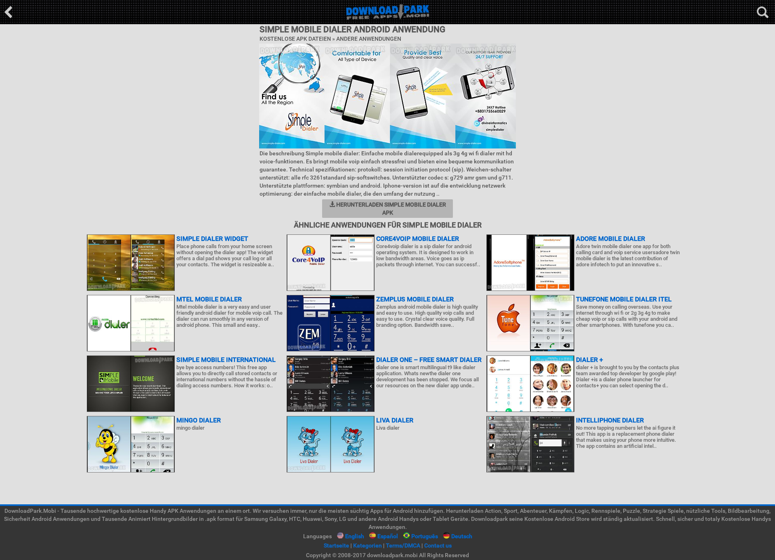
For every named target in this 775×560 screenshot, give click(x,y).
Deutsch (461, 536)
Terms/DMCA (403, 545)
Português (424, 536)
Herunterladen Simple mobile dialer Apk (390, 208)
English (354, 536)
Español (387, 536)
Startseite (336, 545)
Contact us (438, 545)
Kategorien (367, 545)
